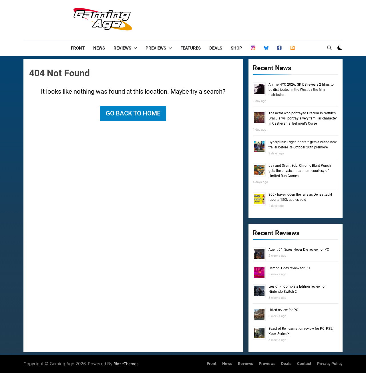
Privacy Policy (330, 363)
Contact (304, 363)
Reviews (122, 48)
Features (190, 48)
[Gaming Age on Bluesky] (266, 48)
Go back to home (133, 113)
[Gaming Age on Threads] (253, 48)
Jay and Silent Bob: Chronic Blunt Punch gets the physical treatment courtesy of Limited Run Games (299, 171)
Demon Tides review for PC (289, 268)
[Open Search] (329, 48)
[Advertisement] (238, 19)
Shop (236, 48)
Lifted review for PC (283, 310)
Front (78, 48)
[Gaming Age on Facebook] (279, 48)
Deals (215, 48)
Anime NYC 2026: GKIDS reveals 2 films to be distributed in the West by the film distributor (301, 90)
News (99, 48)
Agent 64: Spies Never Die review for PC (298, 250)
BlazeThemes (126, 363)
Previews (156, 48)
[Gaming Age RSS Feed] (292, 48)
